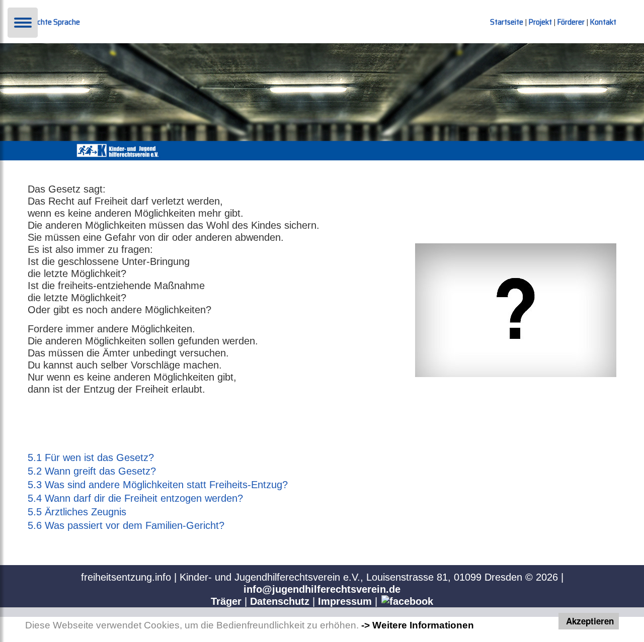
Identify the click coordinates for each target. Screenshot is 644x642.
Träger (226, 601)
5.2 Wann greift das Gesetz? (92, 471)
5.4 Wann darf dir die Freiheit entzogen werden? (135, 498)
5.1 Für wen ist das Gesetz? (91, 457)
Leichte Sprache (54, 22)
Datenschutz (279, 601)
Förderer (571, 22)
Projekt (540, 22)
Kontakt (603, 22)
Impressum (345, 601)
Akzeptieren (590, 621)
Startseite (507, 22)
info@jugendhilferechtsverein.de (322, 589)
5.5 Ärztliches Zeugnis (77, 511)
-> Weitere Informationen (417, 625)
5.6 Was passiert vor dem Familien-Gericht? (126, 525)
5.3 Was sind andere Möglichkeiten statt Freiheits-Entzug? (158, 484)
